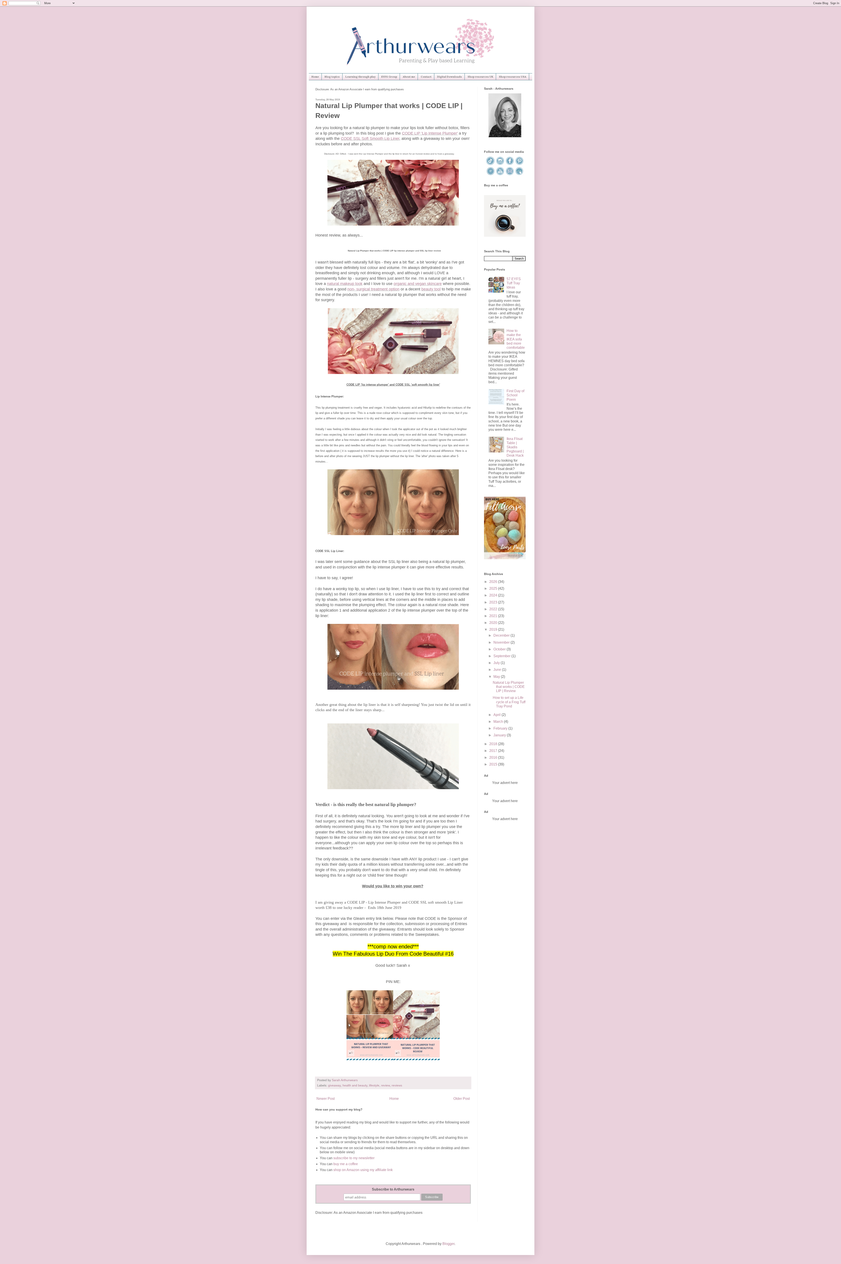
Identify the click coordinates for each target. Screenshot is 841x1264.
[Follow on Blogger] (491, 174)
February (500, 728)
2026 (493, 582)
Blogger (448, 1244)
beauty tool (431, 289)
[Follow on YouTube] (500, 174)
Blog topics (332, 76)
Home (315, 76)
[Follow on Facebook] (510, 164)
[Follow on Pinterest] (519, 164)
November (502, 642)
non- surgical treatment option (373, 289)
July (497, 663)
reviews (397, 1085)
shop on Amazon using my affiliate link (363, 1170)
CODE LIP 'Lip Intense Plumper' (430, 133)
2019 (493, 629)
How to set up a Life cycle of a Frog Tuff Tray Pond (509, 702)
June (497, 669)
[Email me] (510, 174)
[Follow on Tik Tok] (491, 164)
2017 (493, 751)
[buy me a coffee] (505, 235)
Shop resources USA (512, 76)
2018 (493, 744)
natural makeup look (344, 283)
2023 (493, 602)
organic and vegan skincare (418, 283)
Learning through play (360, 76)
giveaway (334, 1085)
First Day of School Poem (515, 395)
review (385, 1085)
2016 (493, 757)
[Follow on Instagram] (500, 164)
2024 (493, 595)
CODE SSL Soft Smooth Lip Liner (370, 138)
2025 (493, 588)
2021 (493, 616)
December (502, 635)
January (500, 735)
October (500, 649)
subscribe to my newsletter (354, 1158)
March (498, 721)
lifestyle (374, 1085)
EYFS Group (389, 76)
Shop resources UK (480, 76)
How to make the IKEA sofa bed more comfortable (516, 339)
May (497, 676)
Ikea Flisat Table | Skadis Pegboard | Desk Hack (515, 447)
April (497, 715)
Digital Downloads (449, 76)
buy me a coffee (345, 1164)
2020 (493, 623)
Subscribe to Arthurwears (393, 1189)
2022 (493, 609)
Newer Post (325, 1098)
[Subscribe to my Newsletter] (519, 174)
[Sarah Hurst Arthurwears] (504, 136)
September (502, 656)
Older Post (461, 1098)
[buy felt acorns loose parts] (505, 558)
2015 (493, 764)
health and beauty (355, 1085)
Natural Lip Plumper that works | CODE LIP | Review (509, 687)
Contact (426, 76)
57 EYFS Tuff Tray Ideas (514, 283)
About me (409, 76)
